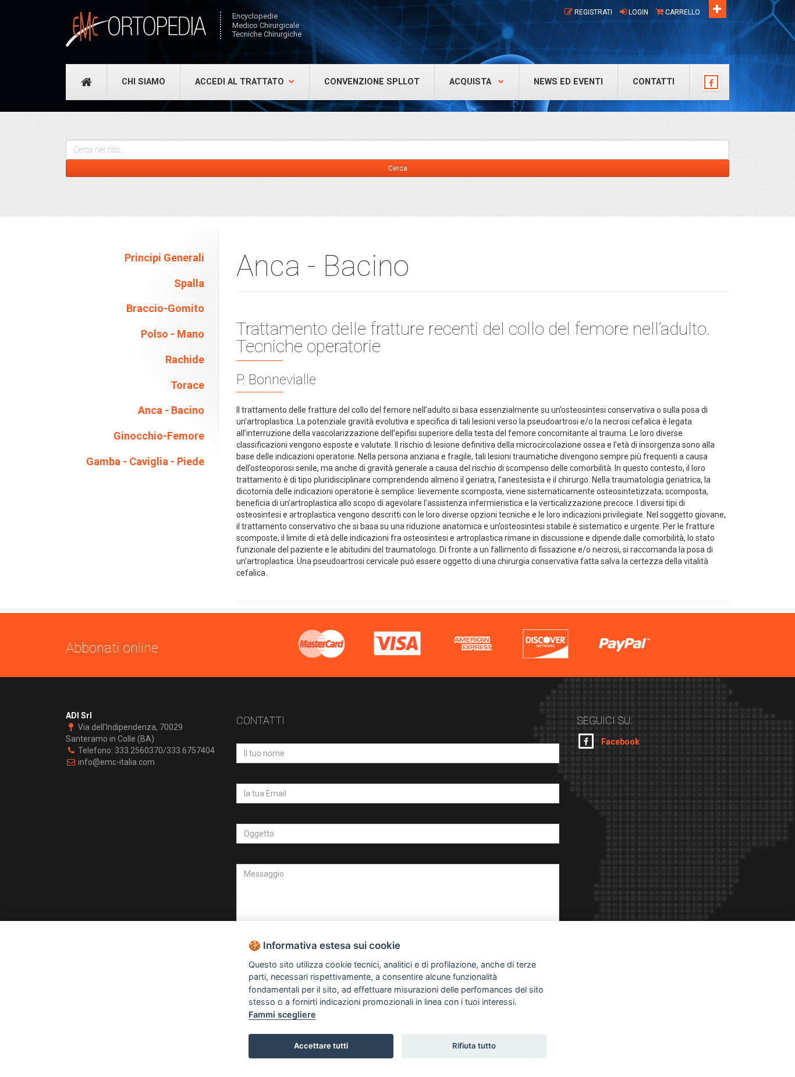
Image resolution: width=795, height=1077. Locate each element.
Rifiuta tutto (474, 1045)
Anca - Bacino (171, 410)
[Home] (137, 29)
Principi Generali (164, 257)
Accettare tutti (321, 1045)
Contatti (654, 82)
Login (638, 12)
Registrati (593, 12)
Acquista (471, 82)
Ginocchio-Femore (158, 436)
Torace (187, 385)
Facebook (619, 741)
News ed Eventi (568, 82)
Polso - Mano (172, 334)
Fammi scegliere (282, 1014)
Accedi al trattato (239, 82)
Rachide (184, 359)
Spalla (189, 283)
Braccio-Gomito (165, 308)
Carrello (682, 12)
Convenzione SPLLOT (372, 82)
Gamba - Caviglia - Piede (145, 461)
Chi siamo (143, 82)
